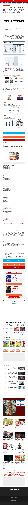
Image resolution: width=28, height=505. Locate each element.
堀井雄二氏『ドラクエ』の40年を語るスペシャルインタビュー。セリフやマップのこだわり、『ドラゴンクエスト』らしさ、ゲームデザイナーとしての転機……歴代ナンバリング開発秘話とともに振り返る (19, 451)
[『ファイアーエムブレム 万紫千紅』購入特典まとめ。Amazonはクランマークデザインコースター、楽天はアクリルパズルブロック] (8, 446)
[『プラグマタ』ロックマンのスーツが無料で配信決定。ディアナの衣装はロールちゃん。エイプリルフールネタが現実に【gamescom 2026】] (21, 387)
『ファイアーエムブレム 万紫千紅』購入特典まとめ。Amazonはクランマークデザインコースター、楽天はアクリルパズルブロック (8, 450)
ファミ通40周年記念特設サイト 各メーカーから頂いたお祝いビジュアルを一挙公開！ (19, 427)
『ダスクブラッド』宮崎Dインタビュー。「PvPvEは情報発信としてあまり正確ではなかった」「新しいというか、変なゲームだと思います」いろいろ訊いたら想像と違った (8, 463)
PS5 (7, 2)
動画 (22, 2)
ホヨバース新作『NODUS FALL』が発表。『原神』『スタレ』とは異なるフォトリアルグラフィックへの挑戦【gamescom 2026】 (13, 373)
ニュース (20, 2)
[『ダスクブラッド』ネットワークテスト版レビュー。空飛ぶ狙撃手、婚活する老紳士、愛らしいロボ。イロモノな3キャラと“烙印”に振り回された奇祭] (20, 435)
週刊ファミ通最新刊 (6, 398)
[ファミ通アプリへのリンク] (11, 497)
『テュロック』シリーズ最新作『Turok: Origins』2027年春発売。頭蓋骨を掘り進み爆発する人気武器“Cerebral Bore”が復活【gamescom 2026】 (14, 473)
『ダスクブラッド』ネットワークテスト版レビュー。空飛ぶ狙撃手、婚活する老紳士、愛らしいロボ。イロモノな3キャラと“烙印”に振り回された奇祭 (20, 439)
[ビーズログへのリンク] (16, 497)
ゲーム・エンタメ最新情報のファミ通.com (4, 3)
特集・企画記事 (25, 2)
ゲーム (4, 339)
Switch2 (3, 2)
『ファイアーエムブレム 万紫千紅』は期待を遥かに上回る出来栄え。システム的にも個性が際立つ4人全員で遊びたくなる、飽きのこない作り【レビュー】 (8, 439)
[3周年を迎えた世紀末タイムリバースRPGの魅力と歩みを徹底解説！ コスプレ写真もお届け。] (8, 422)
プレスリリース (12, 3)
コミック (14, 339)
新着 (1, 2)
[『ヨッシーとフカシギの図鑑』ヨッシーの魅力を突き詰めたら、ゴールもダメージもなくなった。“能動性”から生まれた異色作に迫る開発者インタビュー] (20, 458)
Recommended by (20, 334)
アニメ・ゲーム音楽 (21, 339)
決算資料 (19, 260)
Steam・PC (15, 395)
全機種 (4, 395)
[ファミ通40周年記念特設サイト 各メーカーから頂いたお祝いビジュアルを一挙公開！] (20, 422)
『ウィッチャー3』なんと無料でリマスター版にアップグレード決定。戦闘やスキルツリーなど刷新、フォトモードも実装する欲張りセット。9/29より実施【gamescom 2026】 (13, 382)
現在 (4, 365)
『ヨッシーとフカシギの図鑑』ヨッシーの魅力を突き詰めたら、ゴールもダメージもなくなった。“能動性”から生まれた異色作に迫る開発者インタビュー (19, 462)
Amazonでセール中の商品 (14, 297)
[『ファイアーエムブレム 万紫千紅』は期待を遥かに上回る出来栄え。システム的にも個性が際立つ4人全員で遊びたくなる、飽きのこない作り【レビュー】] (8, 435)
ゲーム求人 (17, 2)
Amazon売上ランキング (7, 337)
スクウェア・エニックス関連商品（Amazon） (14, 264)
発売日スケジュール (13, 2)
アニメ (17, 339)
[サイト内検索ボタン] (27, 1)
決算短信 (8, 260)
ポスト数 (13, 365)
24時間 (6, 365)
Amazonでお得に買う (14, 283)
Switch (5, 2)
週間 (8, 365)
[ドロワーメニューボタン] (1, 1)
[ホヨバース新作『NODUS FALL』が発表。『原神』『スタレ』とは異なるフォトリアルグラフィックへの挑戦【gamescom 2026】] (21, 373)
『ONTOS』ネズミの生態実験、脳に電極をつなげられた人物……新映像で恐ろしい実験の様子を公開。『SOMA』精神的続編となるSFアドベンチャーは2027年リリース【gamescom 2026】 (13, 475)
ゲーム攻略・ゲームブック (9, 339)
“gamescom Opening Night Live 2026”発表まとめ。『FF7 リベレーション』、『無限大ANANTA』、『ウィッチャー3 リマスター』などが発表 (13, 368)
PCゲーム (9, 2)
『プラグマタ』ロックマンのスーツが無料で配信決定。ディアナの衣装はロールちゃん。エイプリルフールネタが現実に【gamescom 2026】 (13, 387)
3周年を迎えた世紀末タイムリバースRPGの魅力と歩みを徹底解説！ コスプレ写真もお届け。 (8, 427)
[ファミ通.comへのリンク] (14, 0)
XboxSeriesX (19, 395)
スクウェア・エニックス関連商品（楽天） (14, 267)
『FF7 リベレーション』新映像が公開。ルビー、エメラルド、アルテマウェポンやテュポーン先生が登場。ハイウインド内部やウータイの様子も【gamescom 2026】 (13, 377)
